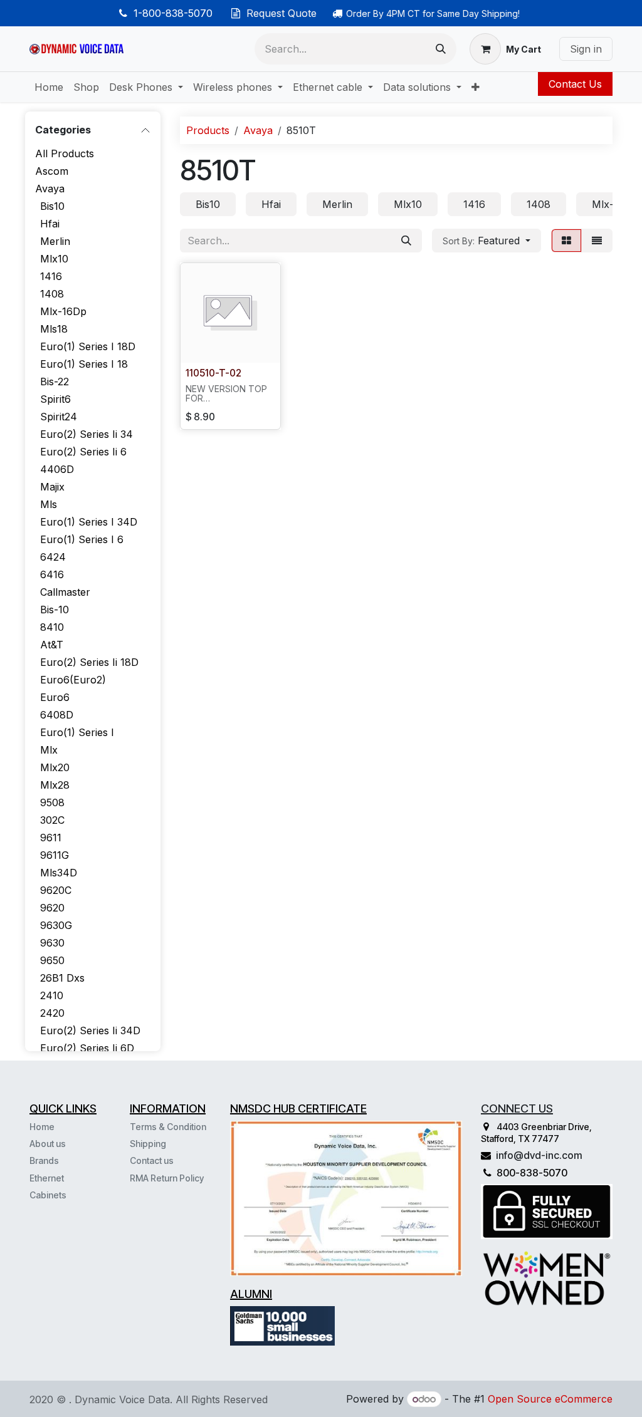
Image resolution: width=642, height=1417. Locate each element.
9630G (56, 925)
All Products (64, 153)
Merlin (55, 241)
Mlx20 (55, 767)
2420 (52, 1013)
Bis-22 (54, 381)
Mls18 (54, 329)
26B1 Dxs (62, 978)
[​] (67, 1194)
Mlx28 (55, 785)
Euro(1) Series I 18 (84, 364)
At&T (51, 644)
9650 (52, 960)
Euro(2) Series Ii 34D (90, 1030)
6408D (56, 714)
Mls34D (58, 872)
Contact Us (575, 84)
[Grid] (566, 240)
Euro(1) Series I (77, 732)
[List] (597, 240)
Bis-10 (54, 609)
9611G (54, 855)
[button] (486, 240)
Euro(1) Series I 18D (87, 346)
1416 (51, 276)
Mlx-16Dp (63, 311)
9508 (52, 802)
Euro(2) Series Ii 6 (83, 451)
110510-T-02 (213, 373)
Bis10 (52, 206)
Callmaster (65, 592)
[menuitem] (48, 87)
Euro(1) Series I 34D (88, 522)
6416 (52, 574)
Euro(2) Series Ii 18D (89, 662)
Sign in (586, 49)
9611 (50, 837)
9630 (52, 943)
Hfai (50, 223)
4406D (57, 469)
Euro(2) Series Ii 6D (87, 1048)
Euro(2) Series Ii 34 (86, 434)
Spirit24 (58, 416)
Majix (52, 486)
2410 (51, 995)
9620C (55, 890)
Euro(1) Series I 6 (82, 539)
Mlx (49, 750)
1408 (52, 294)
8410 (52, 627)
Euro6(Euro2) (73, 679)
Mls (48, 504)
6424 (53, 557)
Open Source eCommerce (550, 1399)
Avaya (50, 188)
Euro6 (55, 697)
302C (52, 820)
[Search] (440, 49)
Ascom (51, 171)
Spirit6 (55, 399)
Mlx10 (54, 258)
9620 (52, 907)
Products (207, 130)
